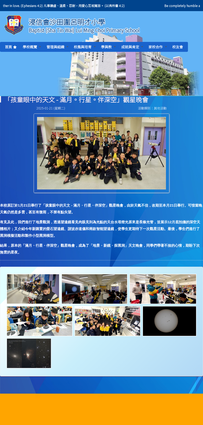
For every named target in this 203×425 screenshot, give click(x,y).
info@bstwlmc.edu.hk (165, 415)
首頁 (8, 46)
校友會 (177, 46)
